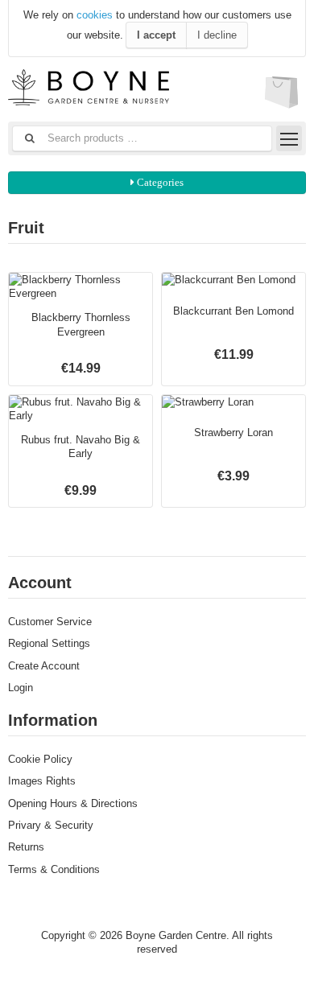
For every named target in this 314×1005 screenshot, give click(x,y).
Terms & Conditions (54, 869)
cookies (94, 15)
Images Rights (42, 781)
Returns (26, 847)
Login (20, 688)
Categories (159, 182)
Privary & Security (50, 825)
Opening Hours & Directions (73, 803)
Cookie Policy (40, 759)
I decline (217, 35)
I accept (156, 35)
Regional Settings (49, 643)
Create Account (44, 666)
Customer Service (50, 622)
